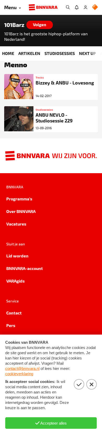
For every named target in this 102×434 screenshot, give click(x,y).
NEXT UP (87, 53)
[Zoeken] (67, 7)
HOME (8, 53)
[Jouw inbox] (76, 7)
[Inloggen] (85, 7)
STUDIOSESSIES (59, 53)
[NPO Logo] (95, 7)
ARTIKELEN (29, 53)
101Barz (14, 25)
